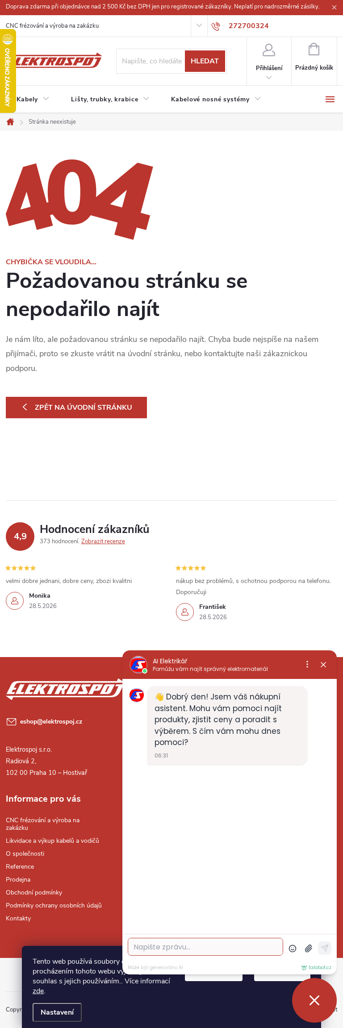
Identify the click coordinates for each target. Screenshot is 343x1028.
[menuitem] (33, 99)
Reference (20, 866)
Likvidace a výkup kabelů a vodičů (52, 841)
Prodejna (18, 879)
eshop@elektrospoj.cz (51, 721)
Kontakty (18, 918)
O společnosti (25, 853)
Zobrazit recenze (103, 541)
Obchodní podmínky (34, 892)
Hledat (205, 61)
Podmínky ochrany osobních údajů (54, 905)
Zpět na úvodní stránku (83, 407)
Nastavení (57, 1012)
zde (38, 991)
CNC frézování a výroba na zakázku (52, 26)
